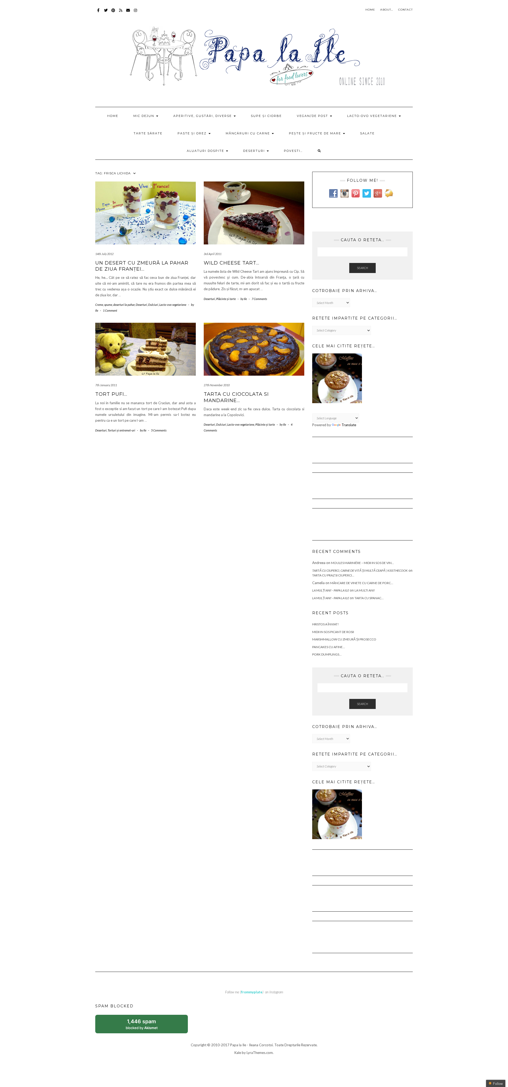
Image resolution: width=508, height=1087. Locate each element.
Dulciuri (153, 304)
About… (386, 9)
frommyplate (251, 992)
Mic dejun (144, 116)
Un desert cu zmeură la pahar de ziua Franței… (141, 266)
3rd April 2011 (212, 254)
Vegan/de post (313, 116)
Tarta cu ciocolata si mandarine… (236, 397)
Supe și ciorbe (266, 116)
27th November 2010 (217, 385)
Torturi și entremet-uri (121, 430)
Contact (405, 9)
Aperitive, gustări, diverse (203, 116)
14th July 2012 (104, 254)
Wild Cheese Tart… (231, 263)
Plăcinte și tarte (226, 299)
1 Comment (110, 310)
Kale (237, 1052)
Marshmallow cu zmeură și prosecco (344, 639)
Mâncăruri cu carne (248, 133)
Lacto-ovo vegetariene (372, 116)
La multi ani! (365, 590)
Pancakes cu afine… (328, 647)
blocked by (147, 1025)
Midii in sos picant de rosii (333, 632)
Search (362, 268)
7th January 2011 (106, 385)
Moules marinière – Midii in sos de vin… (362, 563)
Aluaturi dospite (206, 151)
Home (370, 9)
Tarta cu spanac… (369, 598)
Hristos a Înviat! (325, 624)
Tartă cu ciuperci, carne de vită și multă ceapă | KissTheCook (360, 570)
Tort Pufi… (111, 394)
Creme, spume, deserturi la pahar (115, 304)
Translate (349, 425)
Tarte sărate (148, 133)
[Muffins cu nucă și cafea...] (337, 378)
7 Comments (259, 299)
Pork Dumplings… (327, 654)
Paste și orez (193, 133)
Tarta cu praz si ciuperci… (333, 575)
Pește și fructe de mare (315, 133)
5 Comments (158, 430)
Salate (367, 133)
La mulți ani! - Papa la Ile (330, 590)
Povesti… (293, 151)
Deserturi (254, 151)
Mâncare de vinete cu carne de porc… (361, 583)
